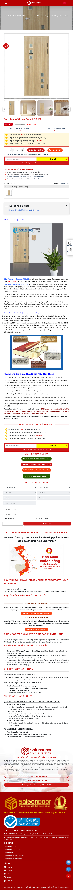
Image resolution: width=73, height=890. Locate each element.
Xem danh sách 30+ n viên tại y (35, 629)
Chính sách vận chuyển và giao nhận (14, 855)
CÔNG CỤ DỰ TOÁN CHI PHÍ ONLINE (36, 476)
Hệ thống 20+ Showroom (20, 179)
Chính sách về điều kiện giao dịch (13, 858)
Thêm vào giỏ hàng (36, 150)
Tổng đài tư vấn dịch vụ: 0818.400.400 (38, 785)
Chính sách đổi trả (9, 852)
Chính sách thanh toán (10, 846)
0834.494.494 (56, 150)
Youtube (9, 870)
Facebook (9, 867)
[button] (68, 862)
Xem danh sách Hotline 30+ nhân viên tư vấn (35, 464)
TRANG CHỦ (9, 16)
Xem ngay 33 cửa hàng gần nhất (37, 776)
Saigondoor (12, 281)
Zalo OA (9, 877)
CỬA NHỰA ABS (33, 16)
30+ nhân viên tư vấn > (34, 179)
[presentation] (4, 109)
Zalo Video (10, 880)
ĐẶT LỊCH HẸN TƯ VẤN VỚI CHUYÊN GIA (35, 470)
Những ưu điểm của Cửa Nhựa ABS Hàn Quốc (23, 210)
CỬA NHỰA (21, 16)
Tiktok (8, 873)
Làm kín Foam (9, 518)
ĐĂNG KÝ (52, 159)
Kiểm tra (47, 523)
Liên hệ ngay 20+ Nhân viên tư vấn (37, 780)
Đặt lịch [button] (69, 245)
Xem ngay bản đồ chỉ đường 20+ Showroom (35, 613)
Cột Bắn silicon (43, 518)
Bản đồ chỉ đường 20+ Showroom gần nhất (36, 458)
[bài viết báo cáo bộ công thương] (36, 822)
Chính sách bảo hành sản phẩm (12, 849)
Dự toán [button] (69, 252)
